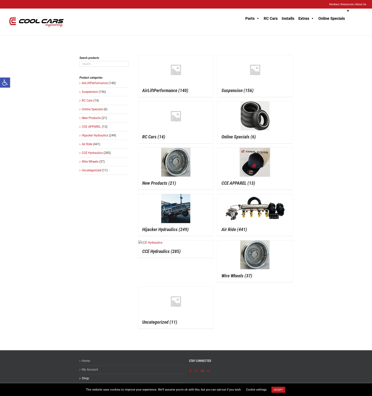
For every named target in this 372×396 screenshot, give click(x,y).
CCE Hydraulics (92, 153)
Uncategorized (91, 170)
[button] (5, 83)
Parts (250, 18)
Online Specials (331, 18)
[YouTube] (202, 370)
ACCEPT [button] (278, 389)
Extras (303, 18)
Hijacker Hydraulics (95, 135)
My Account (90, 369)
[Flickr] (208, 370)
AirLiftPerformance (95, 83)
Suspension (90, 92)
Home (86, 361)
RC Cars (271, 18)
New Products (91, 118)
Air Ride (87, 144)
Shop (85, 378)
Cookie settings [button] (256, 389)
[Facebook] (190, 370)
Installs (288, 18)
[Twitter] (196, 370)
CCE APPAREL (91, 127)
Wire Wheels (90, 161)
